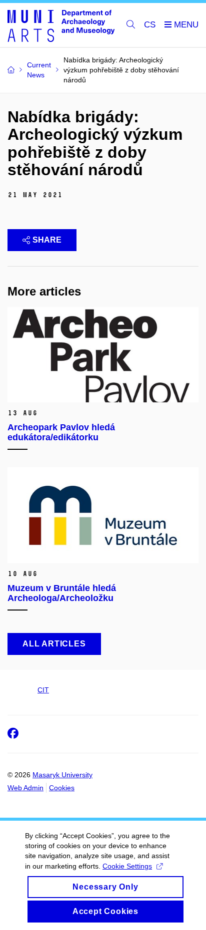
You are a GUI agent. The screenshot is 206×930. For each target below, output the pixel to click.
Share (47, 240)
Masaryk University (62, 775)
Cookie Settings (127, 866)
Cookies (61, 788)
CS (150, 24)
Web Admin (26, 788)
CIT (43, 690)
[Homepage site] (61, 25)
